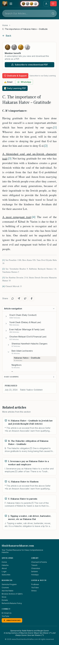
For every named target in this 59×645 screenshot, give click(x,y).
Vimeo (34, 591)
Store (4, 597)
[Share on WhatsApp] (12, 298)
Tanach (34, 565)
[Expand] (6, 316)
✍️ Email (8, 82)
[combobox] (29, 13)
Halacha (5, 565)
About (4, 568)
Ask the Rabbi (7, 591)
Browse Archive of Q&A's (12, 594)
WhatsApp (26, 82)
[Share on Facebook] (31, 298)
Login (4, 571)
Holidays (35, 575)
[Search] (53, 13)
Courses (5, 587)
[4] (33, 217)
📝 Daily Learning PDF (15, 88)
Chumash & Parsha (39, 562)
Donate (5, 600)
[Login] (46, 3)
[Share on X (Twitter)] (25, 298)
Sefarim (34, 571)
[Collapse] (6, 338)
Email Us (7, 613)
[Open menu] (11, 3)
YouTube (35, 587)
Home (5, 25)
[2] (46, 146)
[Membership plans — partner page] (29, 3)
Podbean (35, 584)
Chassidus (35, 568)
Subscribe (6, 575)
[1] (55, 127)
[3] (9, 158)
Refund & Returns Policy (12, 603)
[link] (25, 29)
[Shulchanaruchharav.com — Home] (4, 3)
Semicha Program (9, 584)
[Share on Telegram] (18, 298)
